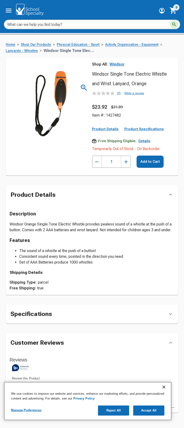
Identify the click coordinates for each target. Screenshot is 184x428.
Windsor (117, 64)
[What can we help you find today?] (174, 24)
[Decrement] (97, 162)
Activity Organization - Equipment (131, 45)
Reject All (113, 410)
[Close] (164, 387)
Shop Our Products (36, 45)
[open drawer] (8, 10)
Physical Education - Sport (78, 45)
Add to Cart (150, 161)
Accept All (148, 410)
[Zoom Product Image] (84, 88)
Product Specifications (144, 129)
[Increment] (126, 162)
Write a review (134, 93)
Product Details (105, 129)
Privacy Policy (84, 398)
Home (10, 45)
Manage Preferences (26, 410)
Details (144, 141)
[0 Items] (173, 10)
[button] (162, 10)
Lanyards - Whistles (22, 51)
